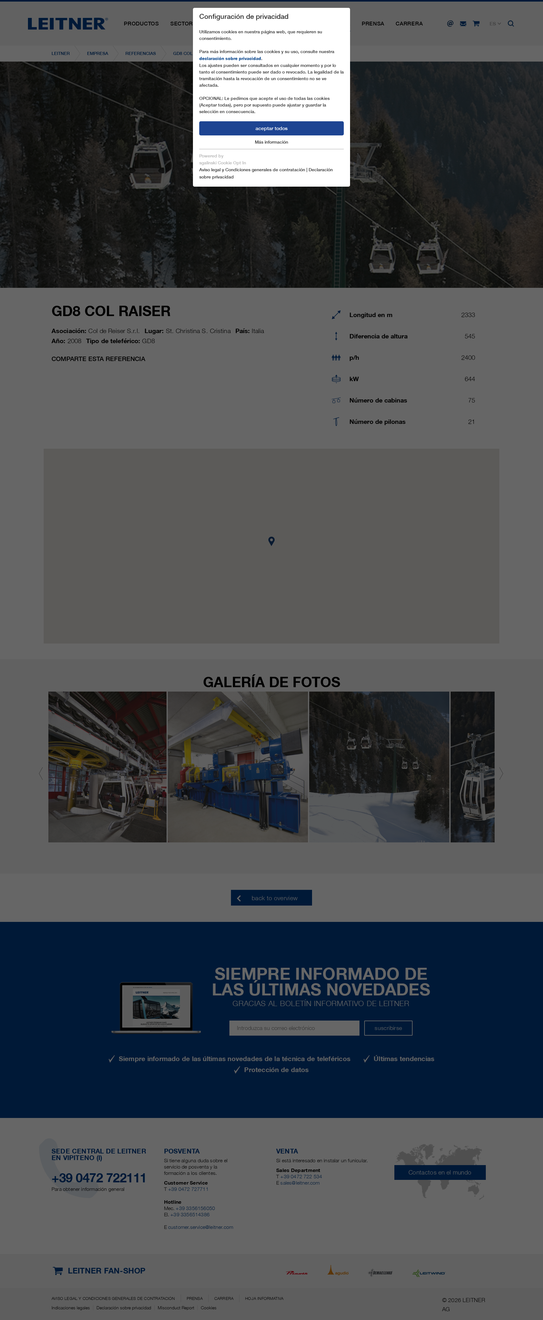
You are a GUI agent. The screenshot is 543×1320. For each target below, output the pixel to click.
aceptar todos (271, 128)
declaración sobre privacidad (230, 58)
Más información (271, 142)
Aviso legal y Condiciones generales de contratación (252, 169)
